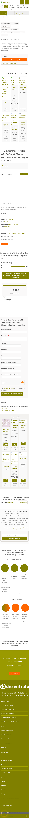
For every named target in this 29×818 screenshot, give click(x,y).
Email (3, 356)
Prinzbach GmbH (6, 125)
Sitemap (3, 794)
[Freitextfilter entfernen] (22, 2)
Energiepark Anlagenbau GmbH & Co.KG (6, 103)
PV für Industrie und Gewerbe (8, 713)
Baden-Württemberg (13, 224)
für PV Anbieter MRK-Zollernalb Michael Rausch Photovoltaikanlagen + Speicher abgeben (5, 583)
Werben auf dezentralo (6, 743)
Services (5, 166)
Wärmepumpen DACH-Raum (8, 709)
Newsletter (3, 747)
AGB (2, 764)
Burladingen (7, 221)
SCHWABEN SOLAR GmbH (14, 427)
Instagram (3, 785)
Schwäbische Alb (20, 233)
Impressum (3, 756)
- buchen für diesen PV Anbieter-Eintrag (25, 618)
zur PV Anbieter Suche (1, 6)
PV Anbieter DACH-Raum (7, 705)
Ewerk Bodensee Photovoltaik (23, 427)
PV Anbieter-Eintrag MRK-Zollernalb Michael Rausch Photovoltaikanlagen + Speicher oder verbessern (6, 622)
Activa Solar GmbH (23, 88)
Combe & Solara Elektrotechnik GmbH (14, 468)
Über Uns (3, 789)
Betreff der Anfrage (6, 329)
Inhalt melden (23, 502)
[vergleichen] (2, 17)
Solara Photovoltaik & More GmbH (23, 459)
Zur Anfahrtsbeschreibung (8, 410)
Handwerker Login (7, 805)
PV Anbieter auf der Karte (9, 63)
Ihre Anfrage (4, 335)
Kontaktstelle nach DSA (6, 760)
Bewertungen (25, 13)
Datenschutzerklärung (8, 388)
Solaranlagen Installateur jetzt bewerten (15, 275)
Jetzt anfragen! (15, 60)
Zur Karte (4, 408)
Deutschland (7, 226)
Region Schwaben (11, 233)
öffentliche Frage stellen (15, 538)
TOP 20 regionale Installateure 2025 (10, 721)
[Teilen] (23, 816)
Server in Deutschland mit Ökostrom (10, 798)
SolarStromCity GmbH (6, 465)
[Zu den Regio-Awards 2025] (4, 813)
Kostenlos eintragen (6, 734)
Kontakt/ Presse (6, 772)
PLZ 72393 (10, 219)
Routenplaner (25, 173)
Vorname (3, 343)
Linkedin (3, 781)
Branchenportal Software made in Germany (10, 813)
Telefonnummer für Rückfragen (9, 374)
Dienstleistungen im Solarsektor (8, 717)
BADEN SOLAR (23, 123)
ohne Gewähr (11, 502)
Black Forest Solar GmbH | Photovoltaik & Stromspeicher (6, 431)
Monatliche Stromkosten (7, 368)
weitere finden (14, 576)
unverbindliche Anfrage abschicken (12, 393)
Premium (25, 75)
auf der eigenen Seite (15, 617)
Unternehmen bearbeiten (7, 730)
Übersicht (4, 13)
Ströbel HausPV (14, 88)
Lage (11, 13)
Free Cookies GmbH (14, 128)
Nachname (4, 349)
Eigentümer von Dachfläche (8, 362)
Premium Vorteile (5, 739)
